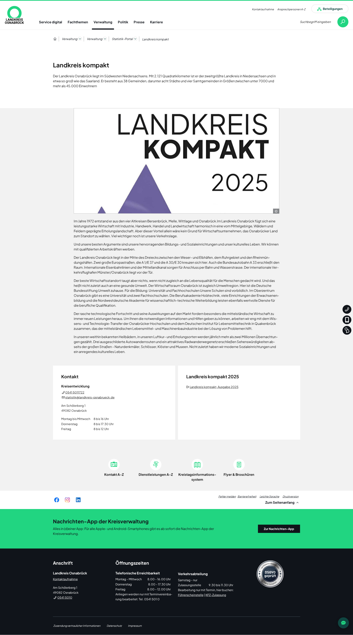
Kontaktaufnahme (263, 9)
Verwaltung (103, 22)
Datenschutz (114, 625)
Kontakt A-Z (114, 474)
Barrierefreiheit (247, 496)
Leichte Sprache (269, 496)
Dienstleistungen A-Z (156, 474)
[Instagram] (67, 500)
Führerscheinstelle (191, 595)
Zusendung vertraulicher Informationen (76, 625)
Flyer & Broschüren (239, 474)
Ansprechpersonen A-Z (291, 9)
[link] (14, 14)
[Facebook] (56, 500)
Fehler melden (227, 496)
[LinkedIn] (78, 500)
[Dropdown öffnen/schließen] (80, 39)
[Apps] (347, 319)
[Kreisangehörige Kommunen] (347, 330)
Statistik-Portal (122, 39)
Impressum (135, 625)
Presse (139, 22)
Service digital (50, 22)
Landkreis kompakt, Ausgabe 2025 (214, 387)
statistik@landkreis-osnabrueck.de (90, 397)
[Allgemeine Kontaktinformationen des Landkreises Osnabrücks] (347, 309)
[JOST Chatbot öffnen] (343, 622)
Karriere (156, 22)
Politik (123, 22)
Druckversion (291, 496)
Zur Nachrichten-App (279, 529)
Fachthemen (78, 22)
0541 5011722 (74, 392)
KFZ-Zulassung (216, 595)
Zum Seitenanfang (280, 502)
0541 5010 (64, 597)
